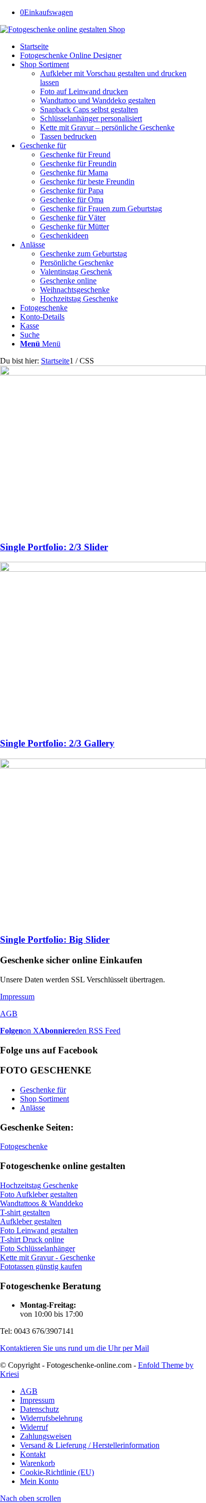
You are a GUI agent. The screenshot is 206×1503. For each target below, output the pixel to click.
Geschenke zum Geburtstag (83, 253)
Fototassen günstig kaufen (41, 1266)
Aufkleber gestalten (31, 1221)
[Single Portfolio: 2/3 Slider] (103, 372)
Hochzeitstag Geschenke (79, 298)
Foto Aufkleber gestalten (39, 1194)
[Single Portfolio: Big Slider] (103, 766)
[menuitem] (113, 46)
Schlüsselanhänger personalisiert (91, 118)
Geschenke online (68, 280)
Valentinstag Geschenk (76, 271)
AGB (9, 1013)
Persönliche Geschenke (77, 262)
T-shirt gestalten (25, 1212)
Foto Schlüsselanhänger (37, 1248)
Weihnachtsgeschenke (75, 289)
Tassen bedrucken (68, 136)
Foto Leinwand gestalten (39, 1230)
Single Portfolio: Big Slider (55, 939)
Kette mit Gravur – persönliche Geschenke (107, 127)
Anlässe (32, 1107)
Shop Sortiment (44, 1098)
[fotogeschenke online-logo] (62, 29)
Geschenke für (43, 1089)
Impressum (17, 996)
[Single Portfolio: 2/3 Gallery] (103, 569)
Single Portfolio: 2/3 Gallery (57, 743)
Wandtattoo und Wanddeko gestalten (98, 100)
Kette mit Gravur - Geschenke (47, 1257)
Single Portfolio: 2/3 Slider (54, 547)
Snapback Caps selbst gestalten (89, 109)
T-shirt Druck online (32, 1239)
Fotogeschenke (24, 1146)
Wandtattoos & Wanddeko (41, 1203)
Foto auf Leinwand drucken (84, 91)
